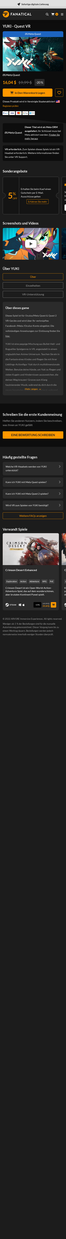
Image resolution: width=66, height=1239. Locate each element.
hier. (7, 336)
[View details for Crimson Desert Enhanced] (31, 549)
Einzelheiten (33, 285)
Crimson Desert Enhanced (21, 570)
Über (33, 276)
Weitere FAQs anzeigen (33, 515)
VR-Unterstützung (33, 294)
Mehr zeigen (31, 388)
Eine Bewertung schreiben (33, 435)
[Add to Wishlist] (59, 93)
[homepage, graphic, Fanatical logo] (17, 14)
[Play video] (31, 243)
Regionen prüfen (10, 106)
